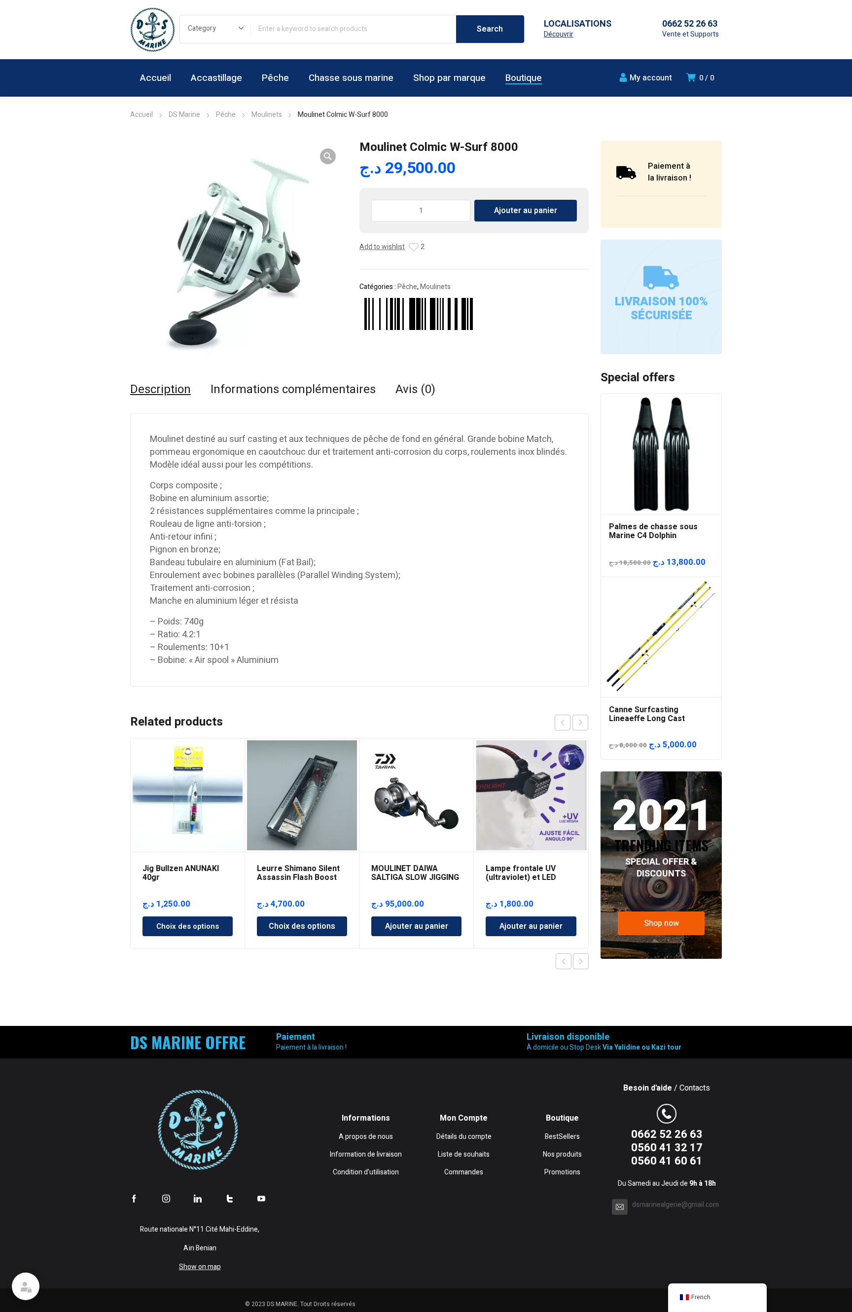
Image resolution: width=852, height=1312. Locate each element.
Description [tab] (160, 390)
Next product (581, 961)
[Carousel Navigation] (571, 722)
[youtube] (261, 1198)
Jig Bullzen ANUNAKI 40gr (180, 873)
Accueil (141, 114)
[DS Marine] (152, 29)
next (580, 722)
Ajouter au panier (525, 211)
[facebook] (134, 1198)
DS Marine (184, 114)
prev (562, 722)
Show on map (200, 1267)
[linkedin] (198, 1198)
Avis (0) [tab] (415, 390)
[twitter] (230, 1198)
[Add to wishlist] (414, 247)
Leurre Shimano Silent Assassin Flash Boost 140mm (298, 877)
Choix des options (187, 926)
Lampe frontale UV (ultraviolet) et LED (521, 873)
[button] (328, 156)
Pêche (226, 114)
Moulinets (266, 114)
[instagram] (166, 1198)
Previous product (563, 961)
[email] (620, 1207)
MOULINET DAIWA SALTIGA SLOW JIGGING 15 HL (415, 877)
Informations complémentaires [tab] (293, 390)
